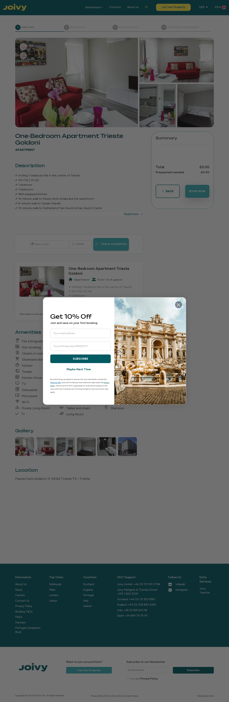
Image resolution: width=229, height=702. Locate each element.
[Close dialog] (178, 305)
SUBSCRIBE (80, 358)
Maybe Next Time (79, 369)
